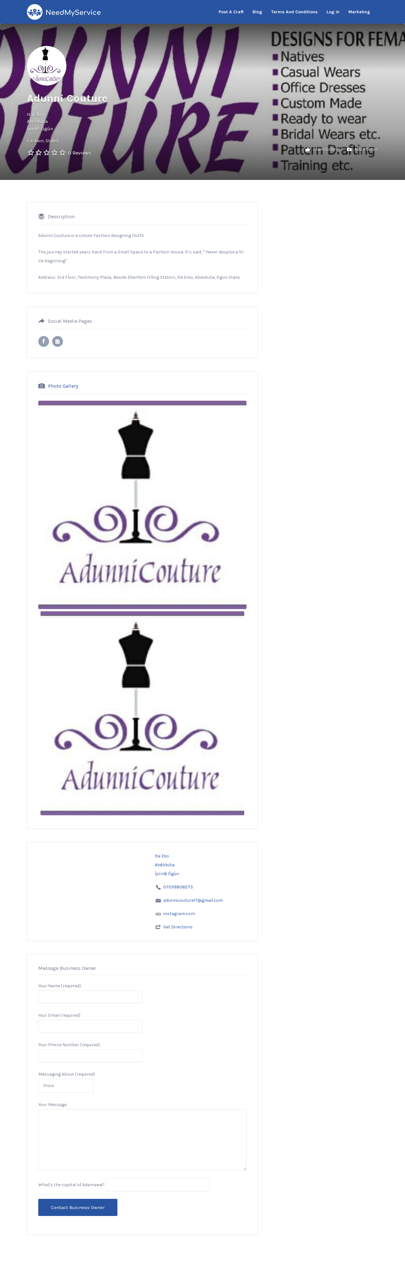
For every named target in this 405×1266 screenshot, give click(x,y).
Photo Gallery (63, 386)
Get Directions (178, 927)
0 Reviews (79, 153)
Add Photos (365, 149)
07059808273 (178, 887)
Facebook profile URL (43, 341)
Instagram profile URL (57, 341)
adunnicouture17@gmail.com (193, 900)
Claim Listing (326, 149)
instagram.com (179, 913)
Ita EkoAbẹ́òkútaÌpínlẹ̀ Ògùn (40, 121)
